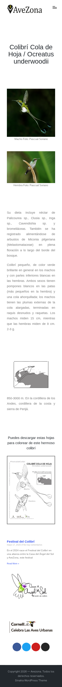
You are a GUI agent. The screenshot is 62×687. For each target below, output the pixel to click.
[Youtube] (36, 647)
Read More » (13, 563)
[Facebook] (17, 647)
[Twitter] (26, 647)
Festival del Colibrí (20, 541)
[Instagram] (45, 647)
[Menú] (55, 7)
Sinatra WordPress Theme (31, 680)
